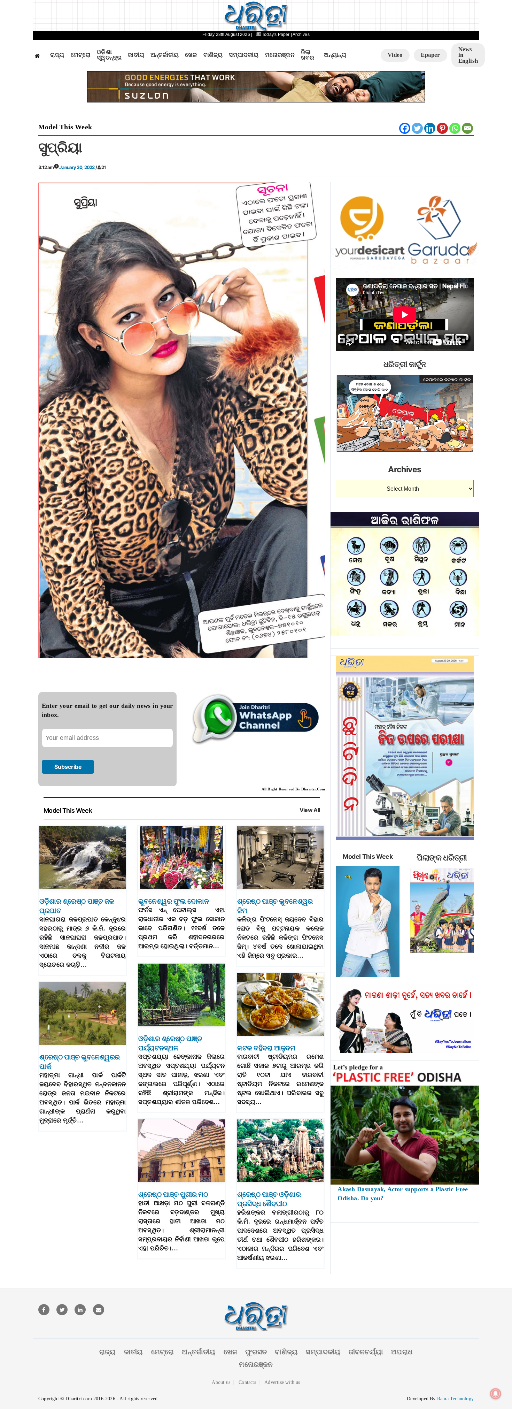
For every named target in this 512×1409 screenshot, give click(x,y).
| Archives (300, 34)
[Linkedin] (429, 128)
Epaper (430, 55)
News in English (468, 55)
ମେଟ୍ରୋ (81, 55)
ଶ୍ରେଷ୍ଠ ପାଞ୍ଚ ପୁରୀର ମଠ (173, 1194)
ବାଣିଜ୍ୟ (213, 55)
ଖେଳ (191, 55)
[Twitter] (417, 128)
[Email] (467, 128)
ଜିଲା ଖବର (308, 55)
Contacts (247, 1382)
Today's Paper (276, 34)
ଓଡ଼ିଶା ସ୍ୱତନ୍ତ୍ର (109, 55)
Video (395, 55)
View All (310, 810)
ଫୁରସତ (256, 1352)
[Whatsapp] (454, 128)
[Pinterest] (442, 128)
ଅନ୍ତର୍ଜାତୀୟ (164, 55)
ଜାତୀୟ (136, 55)
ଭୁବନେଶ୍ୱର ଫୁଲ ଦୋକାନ (173, 901)
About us (221, 1382)
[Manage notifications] (495, 1393)
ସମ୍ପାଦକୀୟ (243, 55)
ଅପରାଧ (402, 1352)
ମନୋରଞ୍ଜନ (280, 55)
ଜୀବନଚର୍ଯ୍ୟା (366, 1352)
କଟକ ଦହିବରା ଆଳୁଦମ (266, 1048)
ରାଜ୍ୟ (57, 55)
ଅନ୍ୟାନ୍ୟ (335, 55)
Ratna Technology (455, 1398)
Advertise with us (282, 1382)
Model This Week (65, 127)
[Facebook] (404, 128)
